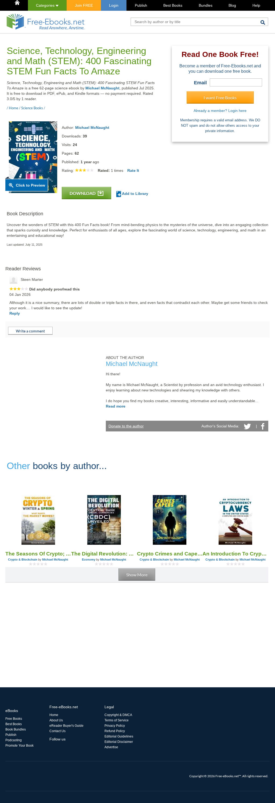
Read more (115, 406)
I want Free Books (220, 97)
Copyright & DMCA (118, 715)
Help (256, 5)
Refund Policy (114, 731)
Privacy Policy (114, 726)
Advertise (111, 747)
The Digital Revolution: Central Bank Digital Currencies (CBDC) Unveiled (104, 554)
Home (53, 715)
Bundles (205, 5)
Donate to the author (126, 426)
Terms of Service (116, 720)
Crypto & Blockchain (22, 559)
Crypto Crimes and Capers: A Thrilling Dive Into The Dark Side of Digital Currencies (170, 554)
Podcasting (13, 740)
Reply (14, 313)
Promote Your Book (19, 745)
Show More (136, 574)
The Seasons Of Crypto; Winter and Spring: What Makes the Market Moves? (38, 554)
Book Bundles (15, 729)
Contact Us (57, 731)
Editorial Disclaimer (118, 742)
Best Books (172, 5)
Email (200, 82)
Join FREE (84, 5)
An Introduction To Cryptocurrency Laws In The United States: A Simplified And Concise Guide (235, 554)
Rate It (133, 170)
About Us (56, 720)
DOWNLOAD (83, 193)
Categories (46, 5)
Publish (141, 5)
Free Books (13, 719)
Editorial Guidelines (118, 736)
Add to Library (134, 193)
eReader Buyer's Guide (66, 726)
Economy (88, 559)
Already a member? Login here (220, 110)
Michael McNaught (102, 88)
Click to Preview (30, 185)
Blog (232, 5)
